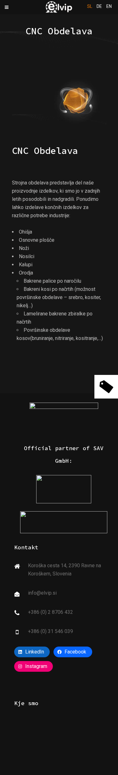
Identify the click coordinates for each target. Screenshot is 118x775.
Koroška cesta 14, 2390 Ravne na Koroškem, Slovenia (64, 570)
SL (89, 6)
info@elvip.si (42, 593)
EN (109, 6)
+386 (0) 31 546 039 (50, 631)
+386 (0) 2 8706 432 (50, 612)
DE (99, 6)
